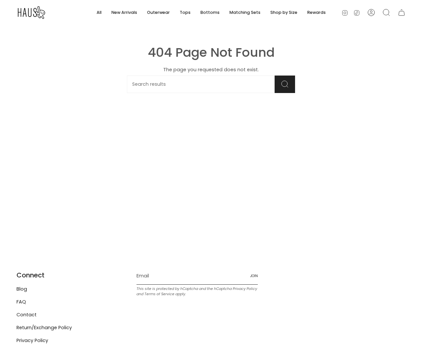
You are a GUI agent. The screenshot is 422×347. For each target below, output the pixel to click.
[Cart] (401, 12)
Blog (21, 289)
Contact (26, 314)
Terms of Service (159, 294)
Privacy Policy (32, 340)
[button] (158, 12)
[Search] (285, 84)
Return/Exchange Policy (44, 327)
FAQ (21, 302)
